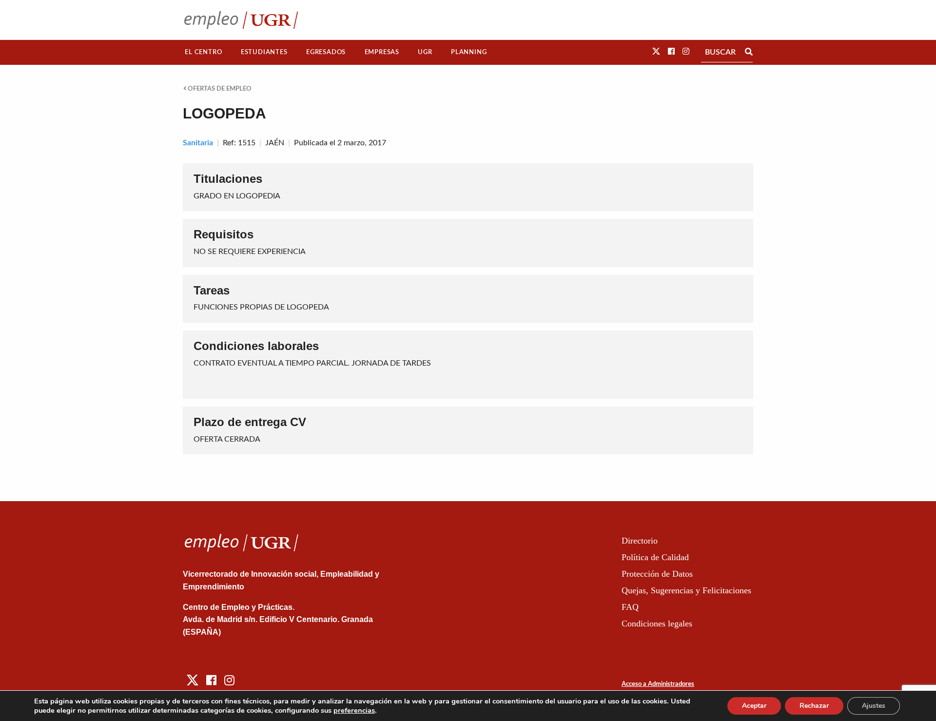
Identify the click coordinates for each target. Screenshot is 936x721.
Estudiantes (264, 52)
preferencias (354, 710)
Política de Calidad (655, 557)
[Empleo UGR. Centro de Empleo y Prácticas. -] (241, 20)
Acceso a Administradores (658, 684)
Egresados (326, 52)
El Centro (203, 52)
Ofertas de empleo (219, 89)
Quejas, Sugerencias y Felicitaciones (686, 590)
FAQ (630, 607)
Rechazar (814, 705)
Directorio (640, 541)
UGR (425, 52)
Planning (469, 52)
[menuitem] (204, 52)
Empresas (382, 52)
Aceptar (754, 705)
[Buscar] (749, 52)
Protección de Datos (657, 574)
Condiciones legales (657, 623)
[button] (656, 51)
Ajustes (873, 705)
